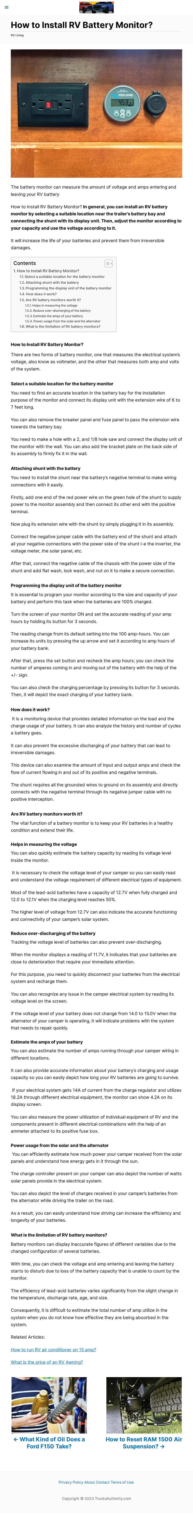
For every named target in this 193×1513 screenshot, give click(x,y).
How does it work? (41, 294)
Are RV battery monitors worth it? (53, 300)
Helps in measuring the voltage (54, 305)
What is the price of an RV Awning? (47, 1362)
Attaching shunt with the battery (52, 282)
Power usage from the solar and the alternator (67, 321)
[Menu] (7, 7)
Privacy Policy (71, 1482)
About (89, 1482)
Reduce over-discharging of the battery (62, 310)
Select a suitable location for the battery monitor (65, 277)
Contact (103, 1482)
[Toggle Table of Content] (106, 264)
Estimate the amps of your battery (58, 316)
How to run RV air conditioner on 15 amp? (53, 1349)
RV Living (17, 35)
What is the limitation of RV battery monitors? (63, 326)
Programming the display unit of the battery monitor (69, 288)
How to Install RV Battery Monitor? (48, 270)
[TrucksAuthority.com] (96, 7)
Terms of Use (122, 1482)
